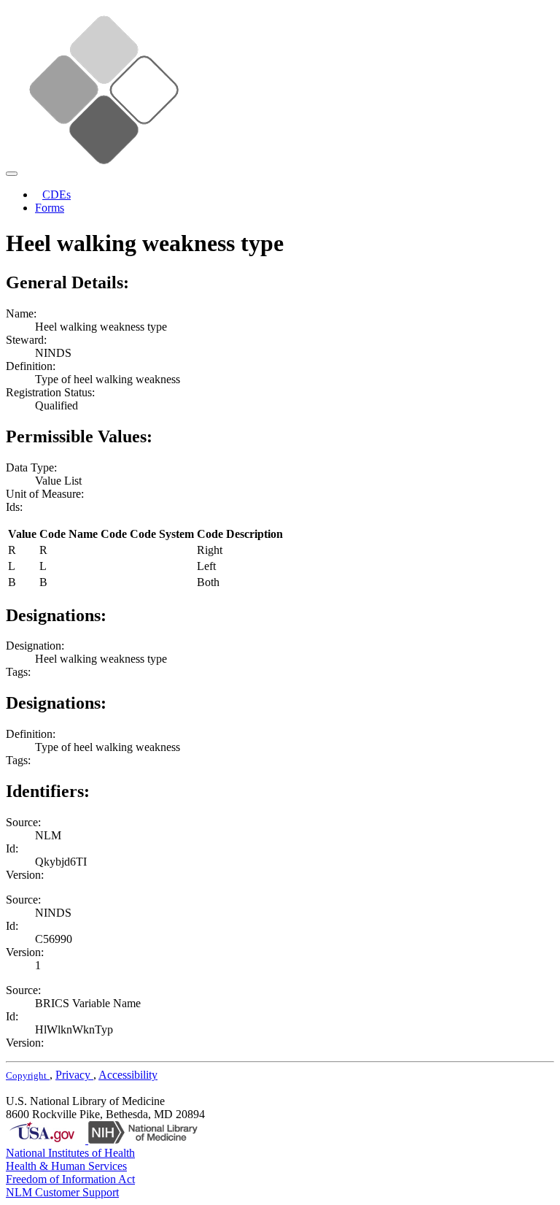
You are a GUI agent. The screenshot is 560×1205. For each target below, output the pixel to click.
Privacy (74, 1075)
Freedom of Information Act (70, 1179)
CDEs (56, 194)
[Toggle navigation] (12, 174)
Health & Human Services (66, 1166)
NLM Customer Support (62, 1192)
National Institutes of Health (70, 1153)
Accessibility (128, 1075)
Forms (49, 207)
